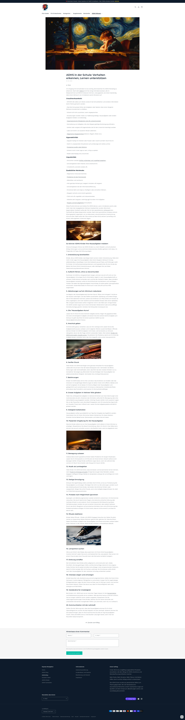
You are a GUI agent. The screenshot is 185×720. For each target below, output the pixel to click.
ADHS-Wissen (46, 680)
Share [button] (69, 85)
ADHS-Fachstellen (47, 682)
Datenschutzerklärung (82, 670)
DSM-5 (82, 91)
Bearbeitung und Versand (83, 675)
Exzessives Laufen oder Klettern (77, 147)
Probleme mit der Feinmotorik (76, 177)
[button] (67, 13)
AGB (72, 716)
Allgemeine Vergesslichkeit (75, 134)
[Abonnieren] (66, 698)
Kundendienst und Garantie (83, 672)
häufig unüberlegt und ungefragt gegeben (92, 160)
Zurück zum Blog (94, 622)
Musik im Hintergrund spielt (79, 472)
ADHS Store (48, 716)
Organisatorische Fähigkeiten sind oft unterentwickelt (84, 121)
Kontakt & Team (46, 677)
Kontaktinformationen (85, 716)
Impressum (79, 677)
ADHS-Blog (45, 675)
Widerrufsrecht (55, 716)
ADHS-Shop (45, 672)
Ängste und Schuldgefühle (75, 202)
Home (43, 670)
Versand (76, 716)
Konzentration (111, 593)
